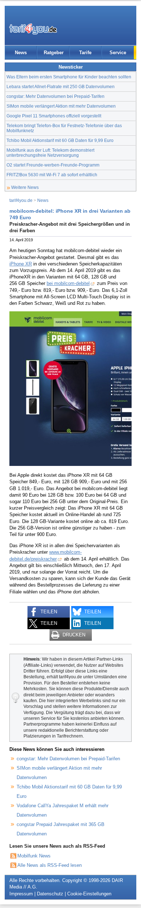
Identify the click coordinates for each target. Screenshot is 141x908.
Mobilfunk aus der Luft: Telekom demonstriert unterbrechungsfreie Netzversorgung (50, 152)
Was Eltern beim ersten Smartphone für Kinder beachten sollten (69, 76)
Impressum (21, 893)
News (21, 52)
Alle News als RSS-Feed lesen (49, 865)
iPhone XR (20, 264)
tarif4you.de (21, 200)
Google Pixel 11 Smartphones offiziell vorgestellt (54, 115)
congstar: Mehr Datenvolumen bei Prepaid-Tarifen (55, 96)
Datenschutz (50, 893)
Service (118, 52)
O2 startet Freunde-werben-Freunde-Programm (53, 165)
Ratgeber (54, 52)
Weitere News (25, 187)
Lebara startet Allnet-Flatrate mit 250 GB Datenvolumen (61, 86)
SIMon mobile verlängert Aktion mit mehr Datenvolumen (61, 106)
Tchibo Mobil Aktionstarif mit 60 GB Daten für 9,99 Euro (60, 140)
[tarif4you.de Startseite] (33, 29)
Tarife (85, 52)
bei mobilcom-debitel (68, 283)
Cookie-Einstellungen (89, 893)
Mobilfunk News (34, 856)
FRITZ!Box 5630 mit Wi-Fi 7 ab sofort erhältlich (52, 174)
